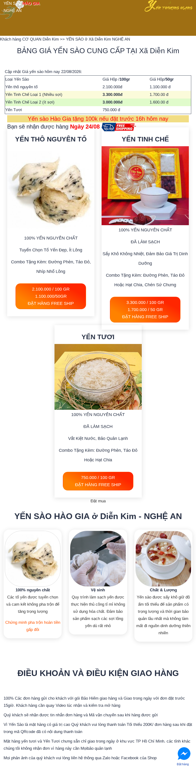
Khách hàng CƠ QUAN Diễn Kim (30, 39)
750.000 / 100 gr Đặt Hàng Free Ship (98, 481)
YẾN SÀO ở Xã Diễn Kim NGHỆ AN (98, 39)
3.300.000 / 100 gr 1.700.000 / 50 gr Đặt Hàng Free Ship (145, 309)
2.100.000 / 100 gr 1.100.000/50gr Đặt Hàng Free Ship (51, 296)
